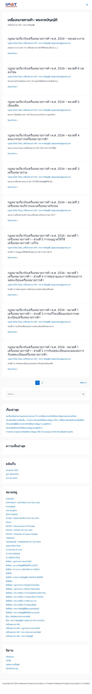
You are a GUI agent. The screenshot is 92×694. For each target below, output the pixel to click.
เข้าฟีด (8, 661)
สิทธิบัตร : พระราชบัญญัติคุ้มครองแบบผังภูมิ (22, 609)
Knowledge (10, 506)
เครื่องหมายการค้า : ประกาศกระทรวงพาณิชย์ (23, 632)
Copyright (10, 499)
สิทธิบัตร (9, 581)
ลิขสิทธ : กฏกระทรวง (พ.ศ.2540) (18, 561)
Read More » (13, 53)
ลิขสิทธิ (9, 573)
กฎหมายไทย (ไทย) (15, 43)
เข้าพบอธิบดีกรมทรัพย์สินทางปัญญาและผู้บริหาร (24, 428)
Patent (8, 522)
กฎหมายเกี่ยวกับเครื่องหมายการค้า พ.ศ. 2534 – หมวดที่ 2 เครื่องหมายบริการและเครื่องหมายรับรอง (43, 204)
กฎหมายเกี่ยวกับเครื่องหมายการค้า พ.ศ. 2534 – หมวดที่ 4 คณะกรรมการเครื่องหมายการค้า (43, 137)
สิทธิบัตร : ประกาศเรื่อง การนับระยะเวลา (21, 601)
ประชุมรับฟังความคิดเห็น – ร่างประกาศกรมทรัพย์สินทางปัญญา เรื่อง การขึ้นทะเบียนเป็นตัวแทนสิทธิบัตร (45, 420)
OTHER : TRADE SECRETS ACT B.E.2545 (22, 518)
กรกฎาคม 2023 (12, 470)
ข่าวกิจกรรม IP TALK (14, 550)
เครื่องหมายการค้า (13, 624)
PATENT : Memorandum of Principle (20, 526)
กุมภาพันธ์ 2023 (12, 474)
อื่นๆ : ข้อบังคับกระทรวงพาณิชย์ (18, 616)
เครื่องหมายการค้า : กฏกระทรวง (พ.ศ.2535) (23, 628)
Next (83, 382)
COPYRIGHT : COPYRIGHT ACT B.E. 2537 (23, 503)
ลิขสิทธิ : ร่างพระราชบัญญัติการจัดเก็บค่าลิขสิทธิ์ (24, 577)
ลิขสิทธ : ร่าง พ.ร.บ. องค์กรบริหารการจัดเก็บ (23, 569)
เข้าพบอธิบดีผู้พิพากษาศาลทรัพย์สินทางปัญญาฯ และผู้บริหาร (28, 424)
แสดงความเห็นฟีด (13, 664)
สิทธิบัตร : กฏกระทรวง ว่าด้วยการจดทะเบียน (23, 589)
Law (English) (11, 510)
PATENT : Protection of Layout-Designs (22, 534)
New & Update (12, 514)
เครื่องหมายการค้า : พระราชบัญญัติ (36, 43)
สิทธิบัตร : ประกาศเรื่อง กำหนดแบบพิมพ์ (21, 605)
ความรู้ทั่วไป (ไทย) (13, 558)
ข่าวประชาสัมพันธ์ (13, 554)
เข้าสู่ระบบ (10, 657)
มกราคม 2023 (11, 478)
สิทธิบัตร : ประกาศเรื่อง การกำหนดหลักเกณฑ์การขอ (26, 593)
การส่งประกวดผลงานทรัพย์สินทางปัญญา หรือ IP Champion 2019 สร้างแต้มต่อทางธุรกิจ (39, 432)
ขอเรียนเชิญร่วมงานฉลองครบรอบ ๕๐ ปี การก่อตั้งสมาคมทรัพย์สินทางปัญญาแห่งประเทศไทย (41, 416)
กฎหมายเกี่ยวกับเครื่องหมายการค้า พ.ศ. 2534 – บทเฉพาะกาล (46, 38)
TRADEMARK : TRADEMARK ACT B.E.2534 (23, 542)
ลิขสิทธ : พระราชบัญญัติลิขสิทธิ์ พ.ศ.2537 (22, 565)
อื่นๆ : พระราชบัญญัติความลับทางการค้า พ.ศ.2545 (25, 620)
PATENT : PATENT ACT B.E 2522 (19, 530)
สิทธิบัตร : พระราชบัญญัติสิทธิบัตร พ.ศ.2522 (23, 613)
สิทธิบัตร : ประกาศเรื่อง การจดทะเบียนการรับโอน (24, 597)
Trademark (10, 538)
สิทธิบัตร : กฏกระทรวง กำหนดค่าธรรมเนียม (22, 585)
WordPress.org (12, 668)
